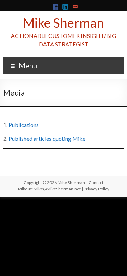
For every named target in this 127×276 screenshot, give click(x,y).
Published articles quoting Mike (46, 138)
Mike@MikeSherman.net (57, 188)
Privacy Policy (96, 188)
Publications (23, 124)
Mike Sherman (63, 22)
